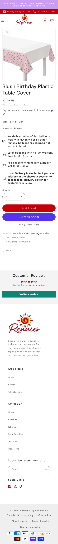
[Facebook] (9, 487)
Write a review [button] (28, 294)
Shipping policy (20, 521)
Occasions (13, 448)
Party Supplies (15, 434)
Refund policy (43, 515)
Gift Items (13, 441)
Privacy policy (25, 515)
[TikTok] (21, 487)
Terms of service (40, 521)
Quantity (6, 190)
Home (11, 377)
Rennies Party (27, 510)
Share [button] (9, 250)
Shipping (6, 105)
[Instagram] (15, 487)
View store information (18, 241)
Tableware (13, 426)
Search (11, 384)
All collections (15, 391)
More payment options (29, 224)
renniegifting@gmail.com (18, 11)
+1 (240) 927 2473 (46, 11)
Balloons (12, 419)
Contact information (30, 527)
